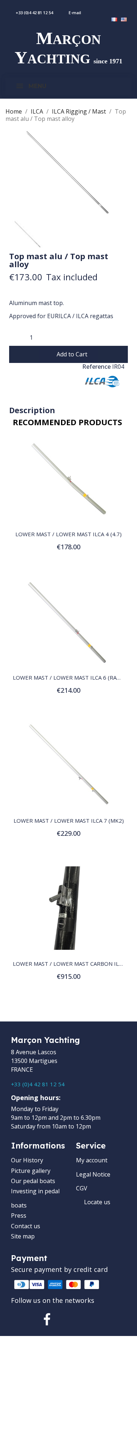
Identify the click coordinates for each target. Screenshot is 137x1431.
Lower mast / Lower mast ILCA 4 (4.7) (68, 534)
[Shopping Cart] (132, 8)
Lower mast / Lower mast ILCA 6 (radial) (71, 677)
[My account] (115, 9)
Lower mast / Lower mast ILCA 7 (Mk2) (69, 820)
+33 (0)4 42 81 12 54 (38, 1084)
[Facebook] (47, 1319)
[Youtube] (97, 1319)
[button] (68, 354)
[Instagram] (72, 1319)
